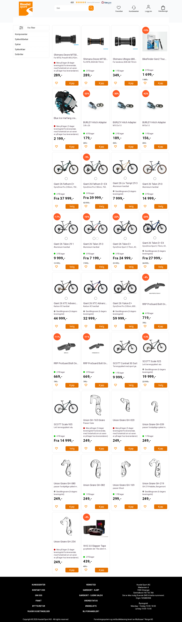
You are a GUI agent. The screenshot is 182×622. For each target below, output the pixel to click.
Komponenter (21, 34)
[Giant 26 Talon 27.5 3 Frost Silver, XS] (95, 227)
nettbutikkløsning (120, 619)
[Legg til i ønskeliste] (56, 83)
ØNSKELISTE (91, 606)
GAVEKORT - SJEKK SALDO (91, 595)
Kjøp (71, 83)
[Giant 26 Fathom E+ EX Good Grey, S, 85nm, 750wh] (95, 167)
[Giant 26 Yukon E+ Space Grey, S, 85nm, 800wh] (125, 287)
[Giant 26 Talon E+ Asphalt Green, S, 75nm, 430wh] (125, 227)
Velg (72, 206)
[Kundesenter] (133, 7)
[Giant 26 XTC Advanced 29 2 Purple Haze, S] (95, 287)
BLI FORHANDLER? (91, 611)
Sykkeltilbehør (21, 39)
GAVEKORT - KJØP (91, 590)
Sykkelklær (20, 49)
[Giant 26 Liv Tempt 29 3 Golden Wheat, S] (125, 167)
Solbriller (19, 54)
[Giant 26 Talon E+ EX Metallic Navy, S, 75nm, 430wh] (154, 227)
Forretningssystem (102, 619)
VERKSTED (91, 585)
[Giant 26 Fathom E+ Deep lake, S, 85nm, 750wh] (66, 167)
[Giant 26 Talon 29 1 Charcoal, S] (66, 227)
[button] (91, 2)
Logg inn (148, 7)
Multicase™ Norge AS (144, 619)
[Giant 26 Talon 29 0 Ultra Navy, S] (154, 167)
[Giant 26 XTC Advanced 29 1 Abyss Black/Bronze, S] (66, 287)
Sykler (18, 44)
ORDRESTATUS (91, 601)
